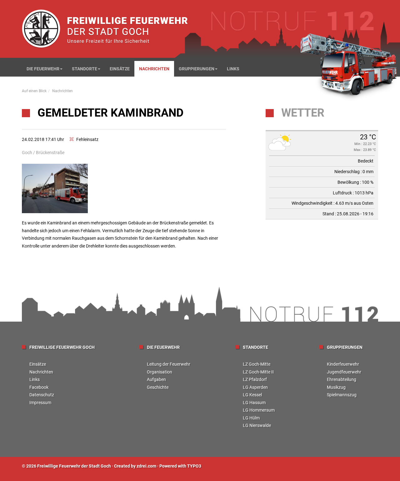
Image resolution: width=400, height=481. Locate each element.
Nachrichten (154, 68)
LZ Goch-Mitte (256, 364)
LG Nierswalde (257, 425)
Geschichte (157, 387)
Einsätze (120, 68)
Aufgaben (156, 379)
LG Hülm (251, 417)
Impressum (40, 402)
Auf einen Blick (34, 91)
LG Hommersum (259, 410)
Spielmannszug (342, 394)
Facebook (38, 387)
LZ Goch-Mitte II (258, 371)
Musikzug (336, 387)
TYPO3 (194, 465)
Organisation (159, 371)
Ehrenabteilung (341, 379)
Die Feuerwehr (43, 68)
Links (233, 68)
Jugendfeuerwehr (344, 371)
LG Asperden (255, 387)
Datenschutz (41, 394)
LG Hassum (254, 402)
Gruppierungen (196, 68)
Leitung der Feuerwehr (168, 364)
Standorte (84, 68)
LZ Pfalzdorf (255, 379)
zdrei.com (146, 465)
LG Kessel (252, 394)
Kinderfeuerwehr (343, 364)
